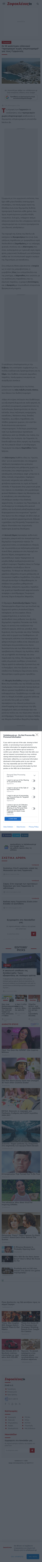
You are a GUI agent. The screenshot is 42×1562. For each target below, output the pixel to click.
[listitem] (21, 775)
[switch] (33, 781)
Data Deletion (8, 827)
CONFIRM (13, 819)
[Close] (38, 735)
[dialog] (21, 781)
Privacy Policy (34, 827)
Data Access (21, 827)
